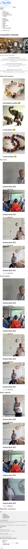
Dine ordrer (5, 19)
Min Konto (5, 25)
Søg (14, 7)
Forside (4, 11)
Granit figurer (6, 12)
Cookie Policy (3, 526)
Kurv (4, 24)
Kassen (4, 23)
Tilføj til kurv (10, 189)
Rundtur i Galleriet (4, 55)
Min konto (5, 540)
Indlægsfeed (5, 515)
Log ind (4, 514)
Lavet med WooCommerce (10, 538)
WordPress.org (6, 517)
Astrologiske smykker (7, 14)
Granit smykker (6, 13)
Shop (4, 26)
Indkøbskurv (6, 544)
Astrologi (5, 15)
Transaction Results (7, 28)
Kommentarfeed (6, 516)
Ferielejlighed (12, 55)
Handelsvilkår (6, 20)
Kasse (4, 21)
